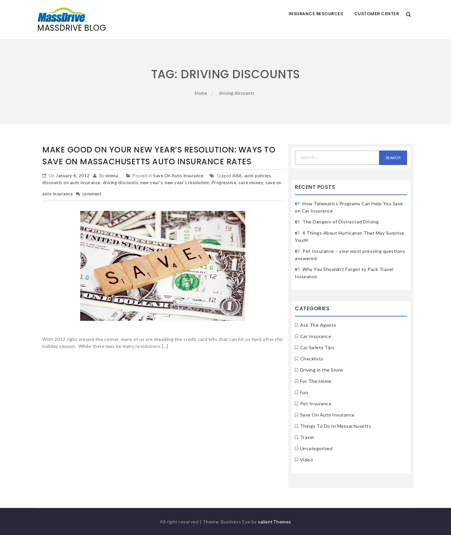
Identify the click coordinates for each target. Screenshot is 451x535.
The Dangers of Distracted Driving (340, 221)
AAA (237, 175)
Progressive (224, 182)
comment (92, 193)
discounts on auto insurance (71, 182)
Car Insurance (315, 336)
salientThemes (274, 521)
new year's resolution (187, 182)
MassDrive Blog (71, 27)
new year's (151, 182)
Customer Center (376, 14)
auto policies (257, 175)
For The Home (315, 381)
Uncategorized (316, 448)
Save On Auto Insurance (178, 175)
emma (112, 175)
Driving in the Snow (321, 370)
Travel (307, 437)
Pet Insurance (316, 403)
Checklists (312, 358)
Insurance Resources (316, 14)
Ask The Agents (318, 325)
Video (306, 459)
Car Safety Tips (317, 347)
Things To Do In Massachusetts (335, 426)
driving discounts (120, 182)
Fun (304, 392)
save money (250, 182)
